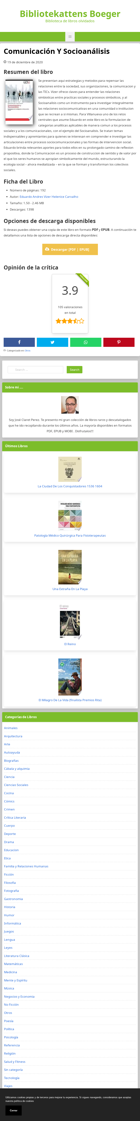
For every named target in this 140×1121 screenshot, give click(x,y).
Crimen (9, 809)
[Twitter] (52, 342)
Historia (9, 907)
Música (9, 988)
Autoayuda (12, 752)
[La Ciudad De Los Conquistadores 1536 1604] (70, 470)
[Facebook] (19, 342)
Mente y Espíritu (15, 980)
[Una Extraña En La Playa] (70, 568)
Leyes (8, 947)
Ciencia (9, 777)
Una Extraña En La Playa (70, 589)
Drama (9, 842)
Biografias (11, 760)
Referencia (12, 1045)
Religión (10, 1053)
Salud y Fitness (14, 1062)
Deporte (10, 834)
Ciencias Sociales (16, 785)
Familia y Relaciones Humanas (26, 866)
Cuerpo (9, 825)
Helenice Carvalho (65, 196)
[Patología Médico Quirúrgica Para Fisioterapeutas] (70, 517)
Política (9, 1029)
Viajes (8, 1086)
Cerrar (13, 1110)
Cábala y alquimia (17, 768)
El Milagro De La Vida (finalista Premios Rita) (70, 700)
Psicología (11, 1037)
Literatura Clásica (16, 956)
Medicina (10, 972)
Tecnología (12, 1078)
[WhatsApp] (85, 342)
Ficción (9, 874)
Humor (9, 915)
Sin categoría (13, 1070)
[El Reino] (70, 622)
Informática (12, 923)
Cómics (9, 801)
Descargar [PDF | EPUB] (70, 249)
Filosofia (10, 883)
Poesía (8, 1021)
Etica (7, 858)
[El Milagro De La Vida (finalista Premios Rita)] (70, 677)
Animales (11, 728)
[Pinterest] (118, 342)
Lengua (9, 939)
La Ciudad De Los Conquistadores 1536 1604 (70, 486)
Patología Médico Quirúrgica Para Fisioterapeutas (70, 535)
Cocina (9, 793)
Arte (7, 744)
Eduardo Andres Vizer (35, 196)
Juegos (9, 931)
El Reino (70, 644)
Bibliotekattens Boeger (70, 14)
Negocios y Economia (19, 996)
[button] (70, 36)
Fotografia (11, 891)
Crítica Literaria (15, 817)
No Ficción (11, 1004)
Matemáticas (13, 964)
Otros (27, 350)
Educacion (11, 850)
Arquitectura (13, 736)
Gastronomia (13, 899)
